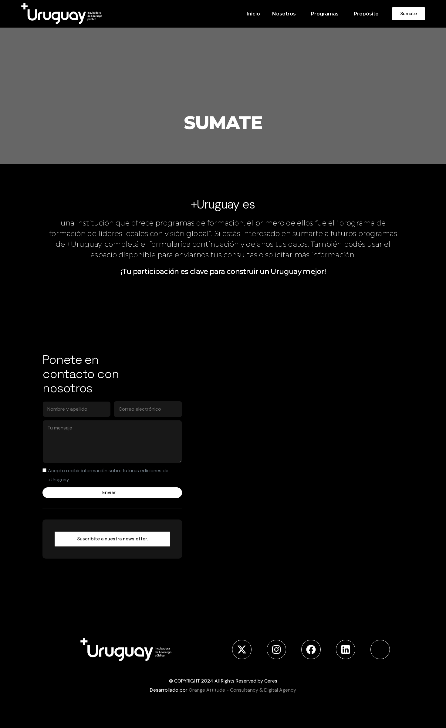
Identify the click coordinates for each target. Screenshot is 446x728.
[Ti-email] (380, 649)
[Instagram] (276, 649)
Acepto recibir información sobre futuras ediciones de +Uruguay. (108, 475)
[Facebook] (311, 649)
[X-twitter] (242, 649)
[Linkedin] (345, 649)
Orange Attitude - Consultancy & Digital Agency (242, 690)
